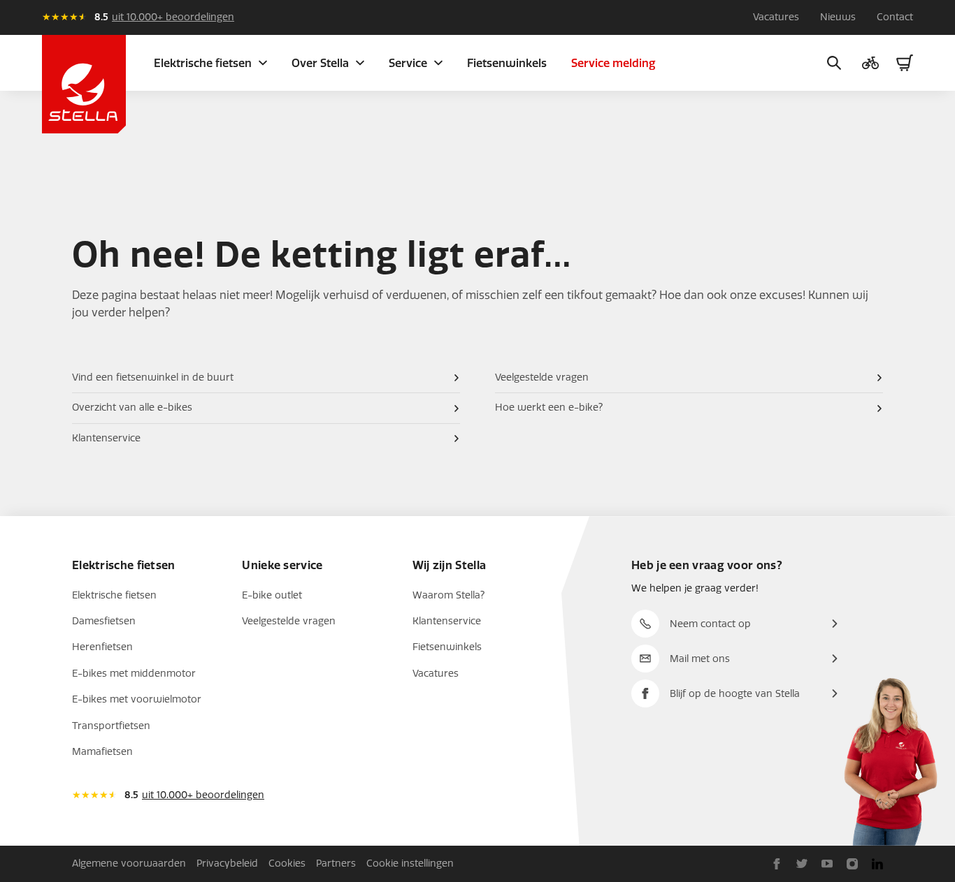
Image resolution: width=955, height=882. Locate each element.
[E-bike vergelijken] (870, 62)
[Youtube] (827, 864)
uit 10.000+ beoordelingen (173, 17)
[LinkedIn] (877, 864)
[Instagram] (852, 864)
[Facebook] (776, 864)
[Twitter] (801, 864)
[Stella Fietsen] (84, 84)
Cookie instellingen (410, 863)
